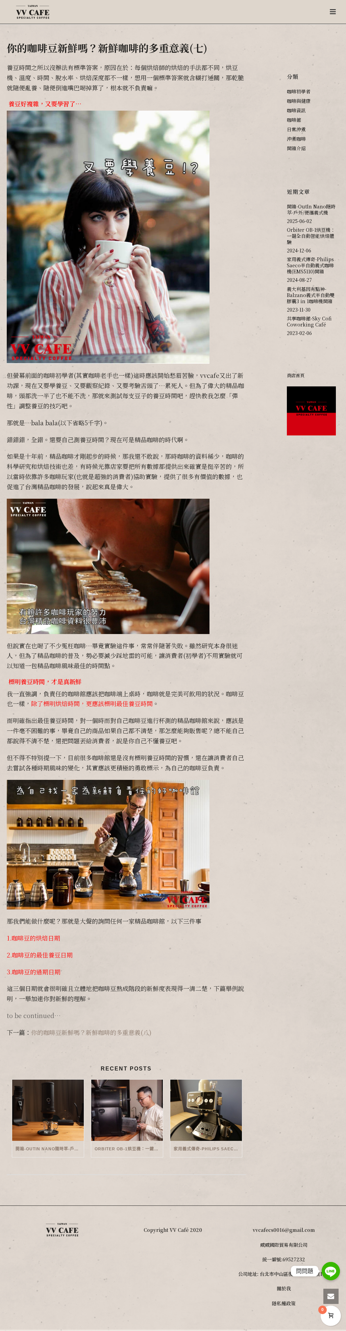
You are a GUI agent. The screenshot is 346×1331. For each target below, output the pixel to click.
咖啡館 (294, 120)
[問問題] (331, 1271)
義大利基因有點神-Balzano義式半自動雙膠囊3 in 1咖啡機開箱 (311, 295)
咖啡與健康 (299, 101)
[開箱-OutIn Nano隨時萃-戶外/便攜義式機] (48, 1110)
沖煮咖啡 (296, 139)
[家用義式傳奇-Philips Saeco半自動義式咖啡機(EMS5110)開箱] (206, 1110)
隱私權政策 (284, 1303)
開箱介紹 (296, 148)
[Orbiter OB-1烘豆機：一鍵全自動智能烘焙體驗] (127, 1110)
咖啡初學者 (299, 91)
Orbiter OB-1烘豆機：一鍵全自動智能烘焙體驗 (129, 1149)
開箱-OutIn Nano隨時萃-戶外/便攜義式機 (50, 1149)
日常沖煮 (296, 129)
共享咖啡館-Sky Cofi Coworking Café (309, 321)
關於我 (284, 1288)
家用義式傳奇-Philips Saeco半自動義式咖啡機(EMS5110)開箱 (208, 1149)
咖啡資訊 (296, 110)
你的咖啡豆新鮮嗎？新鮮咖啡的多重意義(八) (91, 1032)
